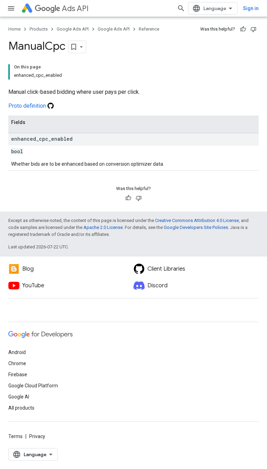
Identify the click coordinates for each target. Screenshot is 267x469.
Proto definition (27, 105)
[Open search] (181, 8)
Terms (15, 436)
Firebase (17, 374)
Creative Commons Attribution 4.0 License (197, 220)
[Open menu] (11, 8)
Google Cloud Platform (33, 385)
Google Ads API (73, 29)
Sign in (251, 8)
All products (21, 408)
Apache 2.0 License (103, 227)
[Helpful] (243, 29)
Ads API (75, 8)
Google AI (18, 397)
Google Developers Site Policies (196, 227)
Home (14, 29)
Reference (149, 29)
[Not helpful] (253, 29)
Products (39, 29)
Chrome (17, 363)
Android (17, 352)
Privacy (37, 436)
